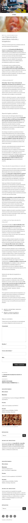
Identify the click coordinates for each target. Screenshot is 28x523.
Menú (14, 14)
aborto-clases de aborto (11, 312)
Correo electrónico (7, 350)
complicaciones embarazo (11, 313)
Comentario (5, 326)
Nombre (4, 344)
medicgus (15, 35)
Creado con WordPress (7, 519)
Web (3, 357)
